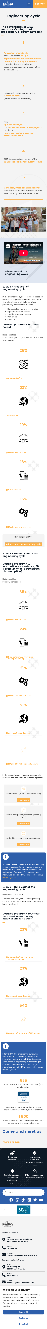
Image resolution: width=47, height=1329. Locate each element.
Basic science (14, 490)
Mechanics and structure (19, 527)
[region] (23, 1307)
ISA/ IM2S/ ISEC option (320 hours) (24, 1033)
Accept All (23, 1312)
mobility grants (9, 877)
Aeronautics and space (19, 733)
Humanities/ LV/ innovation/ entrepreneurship (21, 658)
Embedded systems (17, 452)
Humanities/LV (15, 378)
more (35, 1165)
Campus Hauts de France (13, 1260)
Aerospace (13, 415)
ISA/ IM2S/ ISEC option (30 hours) (23, 764)
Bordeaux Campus (10, 1232)
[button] (29, 4)
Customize (23, 1318)
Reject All (23, 1324)
